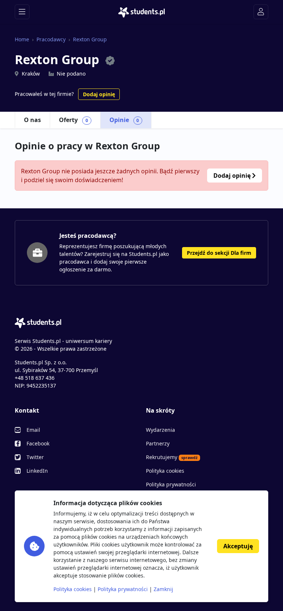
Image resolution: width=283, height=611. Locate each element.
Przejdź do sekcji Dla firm (219, 252)
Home (22, 39)
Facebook (38, 443)
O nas (32, 120)
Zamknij (163, 589)
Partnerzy (158, 443)
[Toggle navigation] (22, 11)
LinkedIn (37, 470)
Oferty (73, 120)
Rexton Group (90, 39)
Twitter (35, 457)
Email (33, 429)
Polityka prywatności (171, 484)
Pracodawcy (51, 39)
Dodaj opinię (99, 94)
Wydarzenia (160, 429)
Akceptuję (238, 546)
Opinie (124, 120)
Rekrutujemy (172, 457)
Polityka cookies (165, 470)
